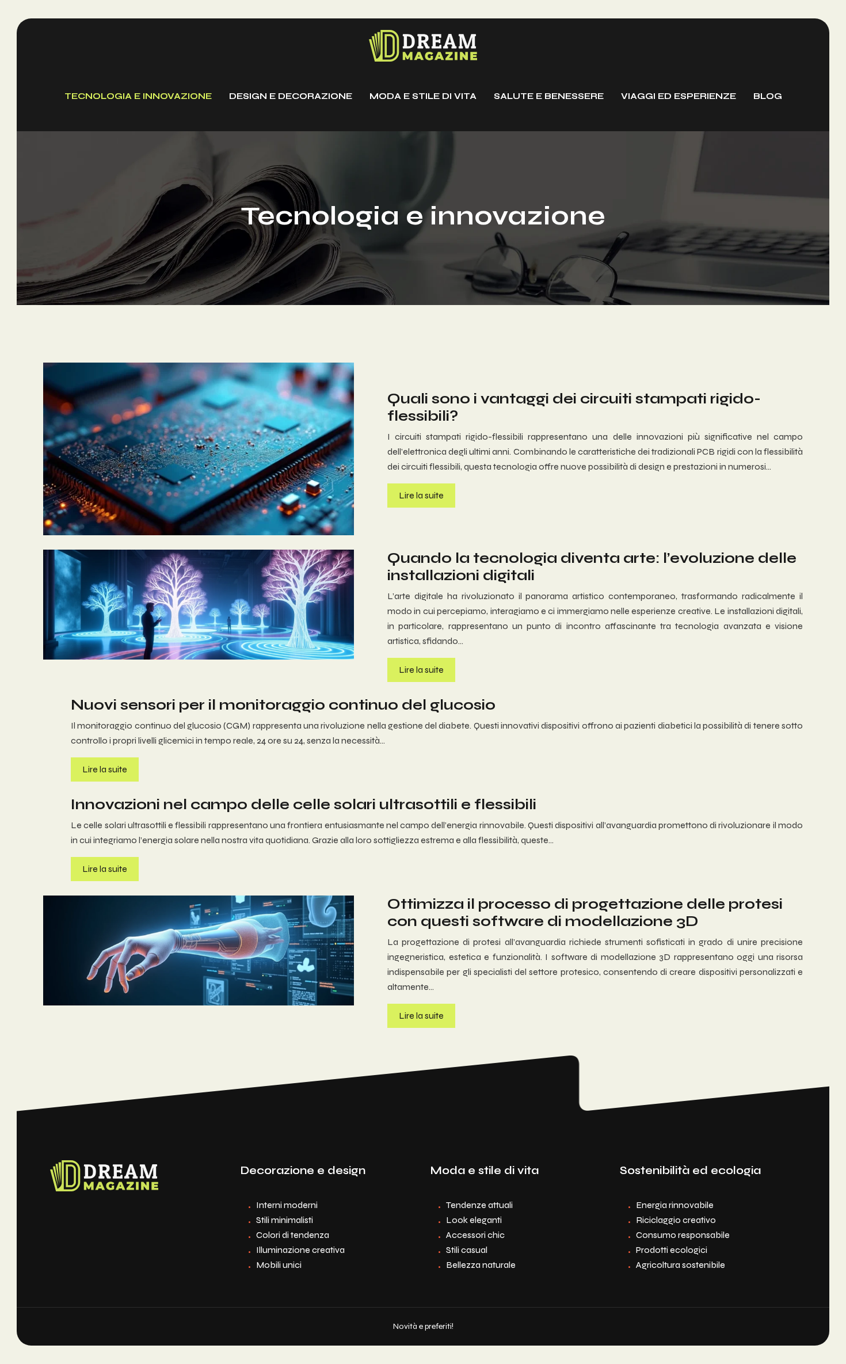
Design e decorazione (290, 96)
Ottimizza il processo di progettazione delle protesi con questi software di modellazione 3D (585, 913)
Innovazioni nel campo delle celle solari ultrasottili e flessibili (303, 804)
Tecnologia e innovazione (138, 96)
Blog (767, 96)
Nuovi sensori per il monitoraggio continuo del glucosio (283, 705)
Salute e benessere (549, 96)
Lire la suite (421, 495)
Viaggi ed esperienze (678, 96)
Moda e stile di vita (423, 96)
